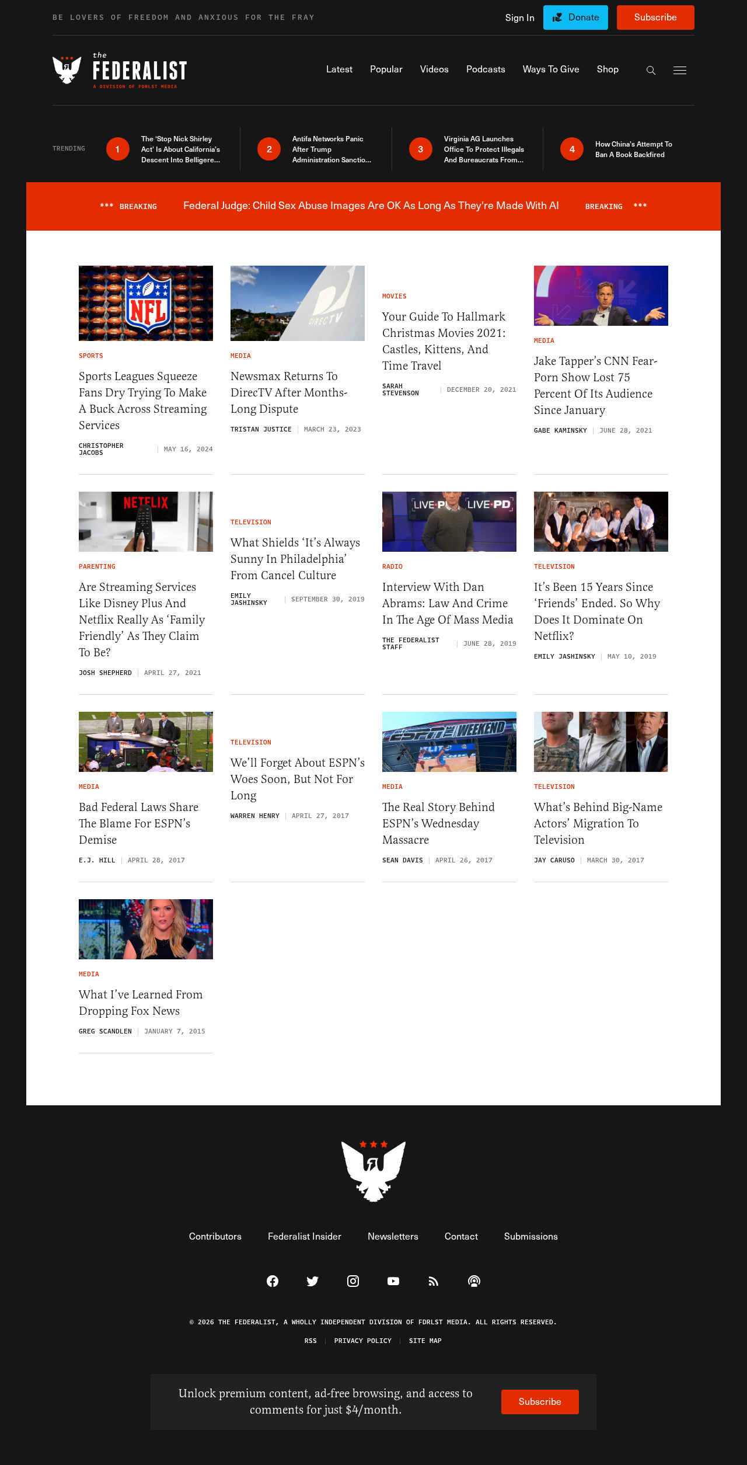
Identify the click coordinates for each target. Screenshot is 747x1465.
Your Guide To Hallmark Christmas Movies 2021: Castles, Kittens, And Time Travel (444, 341)
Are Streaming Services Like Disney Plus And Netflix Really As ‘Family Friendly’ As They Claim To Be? (142, 620)
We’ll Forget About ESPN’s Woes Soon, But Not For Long (298, 779)
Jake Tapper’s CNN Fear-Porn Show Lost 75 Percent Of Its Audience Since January (595, 385)
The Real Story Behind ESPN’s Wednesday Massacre (438, 823)
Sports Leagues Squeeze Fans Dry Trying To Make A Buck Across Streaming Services (143, 401)
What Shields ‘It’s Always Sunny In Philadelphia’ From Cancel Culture (295, 559)
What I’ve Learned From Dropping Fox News (141, 1002)
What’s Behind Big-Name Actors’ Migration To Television (598, 823)
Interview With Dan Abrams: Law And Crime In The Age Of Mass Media (448, 603)
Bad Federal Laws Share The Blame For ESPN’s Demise (138, 823)
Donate (583, 17)
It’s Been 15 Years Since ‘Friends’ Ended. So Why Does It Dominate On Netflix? (597, 611)
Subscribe (655, 17)
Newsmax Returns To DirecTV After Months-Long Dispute (289, 392)
